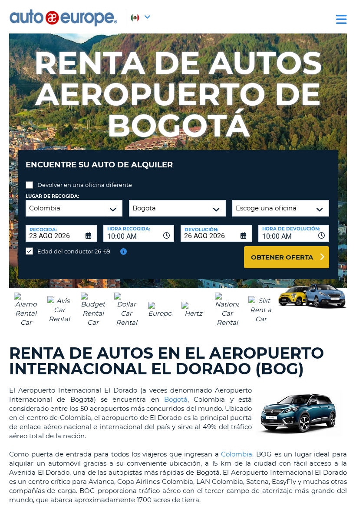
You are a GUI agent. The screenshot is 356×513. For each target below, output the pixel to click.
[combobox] (139, 233)
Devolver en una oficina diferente (84, 184)
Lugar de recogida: (52, 196)
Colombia (236, 454)
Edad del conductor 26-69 (73, 251)
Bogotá (176, 399)
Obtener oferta (282, 257)
